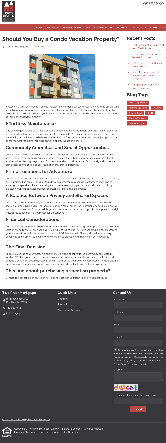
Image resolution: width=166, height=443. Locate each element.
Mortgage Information (99, 27)
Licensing (63, 298)
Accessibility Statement (70, 310)
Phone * (118, 337)
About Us (122, 27)
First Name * (120, 299)
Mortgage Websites (25, 432)
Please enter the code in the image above (135, 395)
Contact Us (157, 27)
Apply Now (53, 27)
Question (118, 369)
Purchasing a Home (42, 47)
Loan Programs (72, 27)
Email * (117, 324)
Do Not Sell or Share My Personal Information (26, 419)
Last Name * (120, 312)
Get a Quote (139, 27)
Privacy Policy (65, 304)
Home (39, 27)
